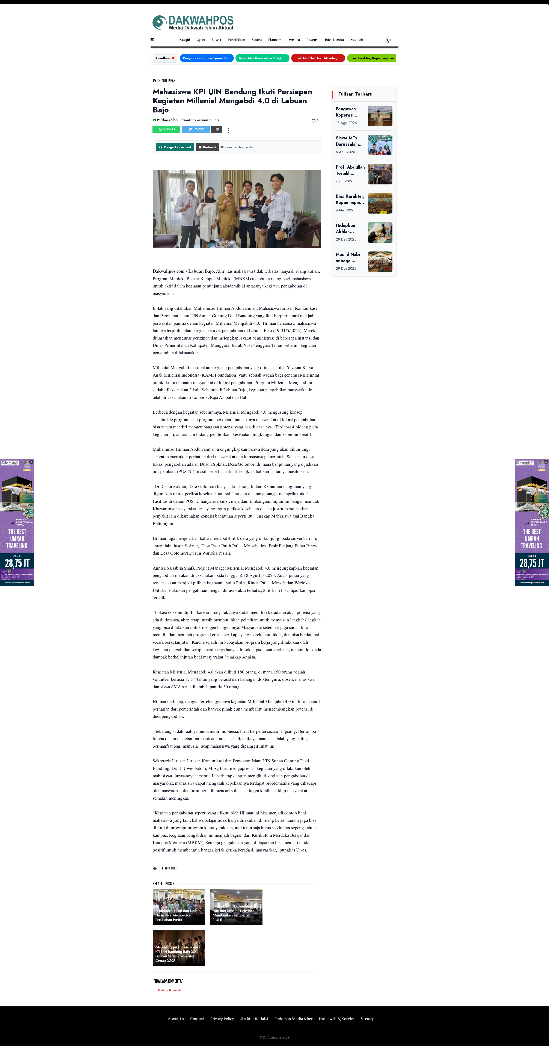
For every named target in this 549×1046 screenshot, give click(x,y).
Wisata (294, 40)
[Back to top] (538, 1036)
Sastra (257, 40)
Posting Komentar (170, 990)
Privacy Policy (222, 1018)
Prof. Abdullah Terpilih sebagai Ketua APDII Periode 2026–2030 (320, 58)
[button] (388, 40)
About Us (176, 1018)
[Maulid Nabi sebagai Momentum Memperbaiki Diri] (380, 261)
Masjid (184, 40)
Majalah (356, 40)
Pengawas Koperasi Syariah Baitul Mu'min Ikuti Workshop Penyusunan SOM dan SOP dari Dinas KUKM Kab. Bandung (208, 58)
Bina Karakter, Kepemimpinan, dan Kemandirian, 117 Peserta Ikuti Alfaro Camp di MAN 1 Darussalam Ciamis (375, 58)
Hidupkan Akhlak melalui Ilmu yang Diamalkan (347, 228)
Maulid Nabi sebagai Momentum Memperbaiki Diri (349, 257)
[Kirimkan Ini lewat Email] (216, 129)
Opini (201, 40)
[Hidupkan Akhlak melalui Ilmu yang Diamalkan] (380, 232)
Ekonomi (275, 40)
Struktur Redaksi (254, 1018)
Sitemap (367, 1018)
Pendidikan (236, 40)
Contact (197, 1018)
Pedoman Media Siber (294, 1018)
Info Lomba (334, 40)
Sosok (216, 40)
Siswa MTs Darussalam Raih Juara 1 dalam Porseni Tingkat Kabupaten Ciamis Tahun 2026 (264, 58)
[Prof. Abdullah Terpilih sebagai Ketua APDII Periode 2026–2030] (380, 174)
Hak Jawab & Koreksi (336, 1018)
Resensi (312, 40)
